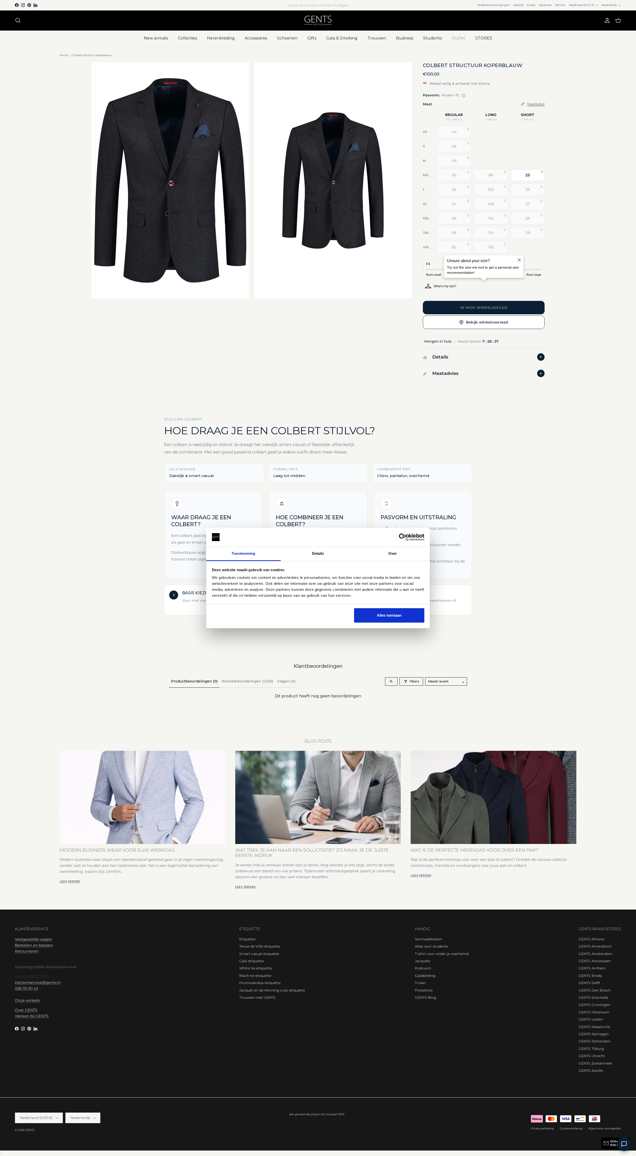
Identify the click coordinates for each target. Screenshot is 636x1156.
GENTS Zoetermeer (595, 1063)
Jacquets (422, 961)
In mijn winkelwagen (483, 307)
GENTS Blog (425, 997)
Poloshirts (424, 990)
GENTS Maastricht (594, 1027)
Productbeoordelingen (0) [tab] (194, 681)
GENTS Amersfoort (595, 946)
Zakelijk (518, 5)
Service (560, 5)
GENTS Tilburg (591, 1048)
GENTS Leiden (591, 1019)
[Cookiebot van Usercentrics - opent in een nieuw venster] (402, 537)
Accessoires (256, 38)
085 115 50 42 (26, 988)
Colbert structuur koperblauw (91, 55)
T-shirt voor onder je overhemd (442, 954)
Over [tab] (392, 553)
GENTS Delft (589, 983)
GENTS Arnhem (592, 968)
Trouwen (376, 38)
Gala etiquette (251, 961)
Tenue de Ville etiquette (259, 946)
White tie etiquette (255, 968)
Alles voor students (431, 946)
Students (432, 38)
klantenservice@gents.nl (37, 982)
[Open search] (391, 681)
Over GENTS (26, 1010)
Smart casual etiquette (259, 954)
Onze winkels (27, 1000)
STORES (483, 38)
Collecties (187, 38)
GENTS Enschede (593, 997)
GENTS (30, 1130)
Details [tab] (318, 553)
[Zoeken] (18, 20)
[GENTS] (318, 20)
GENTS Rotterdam (595, 1041)
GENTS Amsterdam (595, 954)
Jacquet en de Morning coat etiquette (272, 990)
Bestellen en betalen (34, 945)
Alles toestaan (389, 615)
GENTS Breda (590, 975)
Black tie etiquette (255, 975)
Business (404, 38)
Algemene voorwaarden (604, 1128)
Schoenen (287, 38)
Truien (420, 983)
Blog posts (318, 741)
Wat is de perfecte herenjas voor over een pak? (474, 850)
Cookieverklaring (571, 1128)
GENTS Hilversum (594, 1012)
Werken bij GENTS (31, 1016)
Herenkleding (221, 38)
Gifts (311, 38)
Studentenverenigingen (493, 5)
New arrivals (156, 38)
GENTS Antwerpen (595, 961)
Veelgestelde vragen (33, 939)
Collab (531, 5)
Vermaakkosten (428, 939)
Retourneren (27, 951)
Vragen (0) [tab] (286, 681)
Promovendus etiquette (259, 983)
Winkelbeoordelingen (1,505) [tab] (247, 681)
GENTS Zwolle (591, 1070)
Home (64, 55)
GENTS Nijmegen (594, 1034)
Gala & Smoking (342, 38)
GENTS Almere (591, 939)
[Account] (606, 20)
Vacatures (545, 5)
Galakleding (425, 975)
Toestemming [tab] (243, 553)
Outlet (458, 38)
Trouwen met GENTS (257, 997)
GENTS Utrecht (592, 1056)
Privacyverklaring (542, 1128)
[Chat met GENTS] (624, 1144)
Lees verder (70, 881)
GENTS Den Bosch (595, 990)
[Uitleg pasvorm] (463, 95)
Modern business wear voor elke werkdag (117, 850)
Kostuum (423, 968)
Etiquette (247, 939)
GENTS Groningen (594, 1004)
